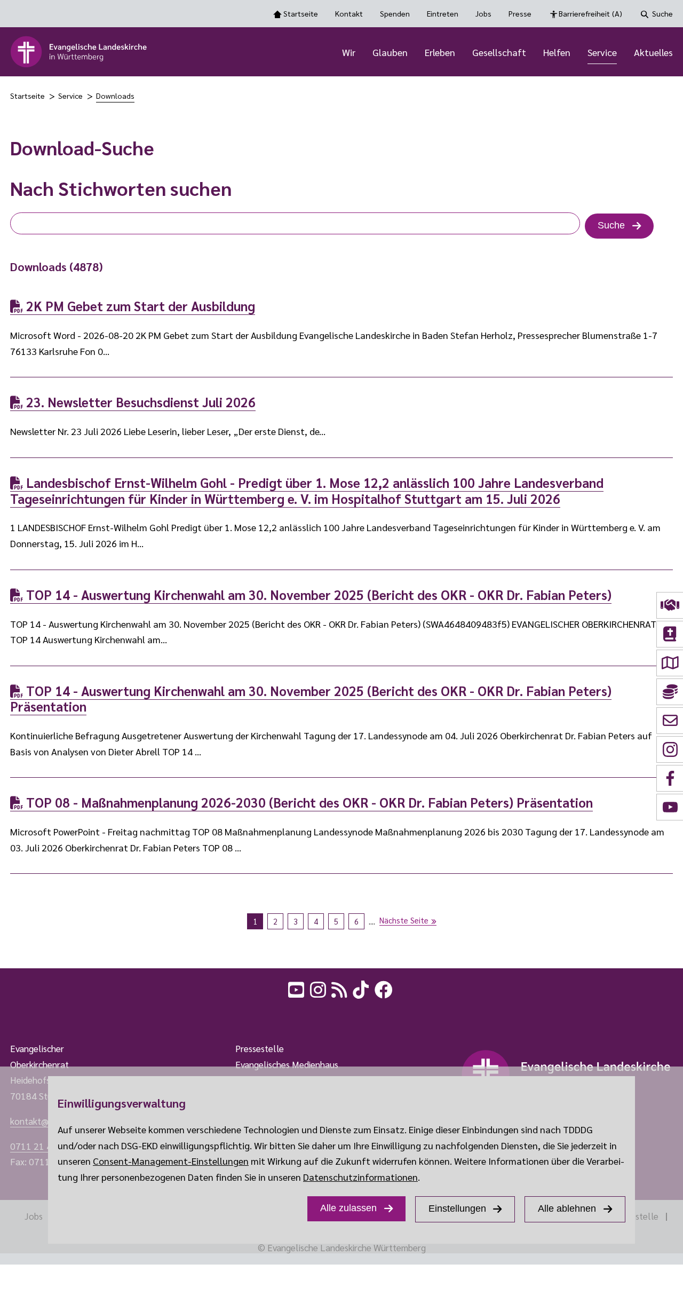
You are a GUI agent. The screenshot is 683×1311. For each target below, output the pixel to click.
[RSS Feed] (340, 988)
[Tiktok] (362, 988)
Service (602, 52)
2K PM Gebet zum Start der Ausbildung (139, 305)
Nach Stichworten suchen (121, 188)
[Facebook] (385, 988)
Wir (348, 52)
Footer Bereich (29, 1015)
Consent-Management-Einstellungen (171, 1161)
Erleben (440, 52)
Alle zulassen (348, 1208)
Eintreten (442, 13)
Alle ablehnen (567, 1208)
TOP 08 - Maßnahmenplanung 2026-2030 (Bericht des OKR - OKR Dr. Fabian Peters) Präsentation (308, 802)
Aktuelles (653, 52)
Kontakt (349, 13)
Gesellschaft (499, 52)
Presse (520, 13)
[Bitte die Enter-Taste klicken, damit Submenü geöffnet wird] (361, 53)
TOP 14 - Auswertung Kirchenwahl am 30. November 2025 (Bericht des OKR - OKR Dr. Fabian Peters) (317, 594)
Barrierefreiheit (590, 13)
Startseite (300, 13)
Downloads (115, 95)
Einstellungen (457, 1208)
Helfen (556, 52)
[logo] (79, 52)
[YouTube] (297, 988)
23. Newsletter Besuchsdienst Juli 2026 (139, 401)
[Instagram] (319, 988)
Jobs (483, 13)
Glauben (390, 52)
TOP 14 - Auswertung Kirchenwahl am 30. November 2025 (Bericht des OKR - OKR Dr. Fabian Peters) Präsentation (310, 698)
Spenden (395, 13)
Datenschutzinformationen (360, 1177)
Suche (662, 13)
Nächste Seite (403, 920)
